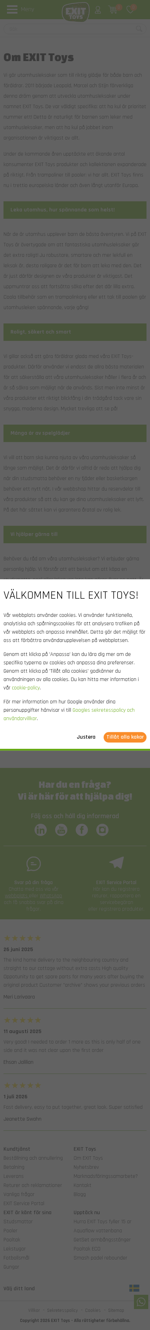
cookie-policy (26, 688)
